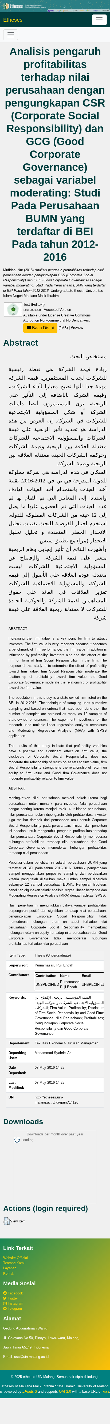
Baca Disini (42, 328)
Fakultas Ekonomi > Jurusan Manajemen (66, 1043)
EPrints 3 (29, 1391)
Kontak (8, 1273)
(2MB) (50, 328)
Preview (77, 328)
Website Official (15, 1258)
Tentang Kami (14, 1263)
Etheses (12, 20)
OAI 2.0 (65, 1391)
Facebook (15, 1293)
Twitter (12, 1298)
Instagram (15, 1303)
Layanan (9, 1268)
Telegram (14, 1308)
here (106, 1391)
